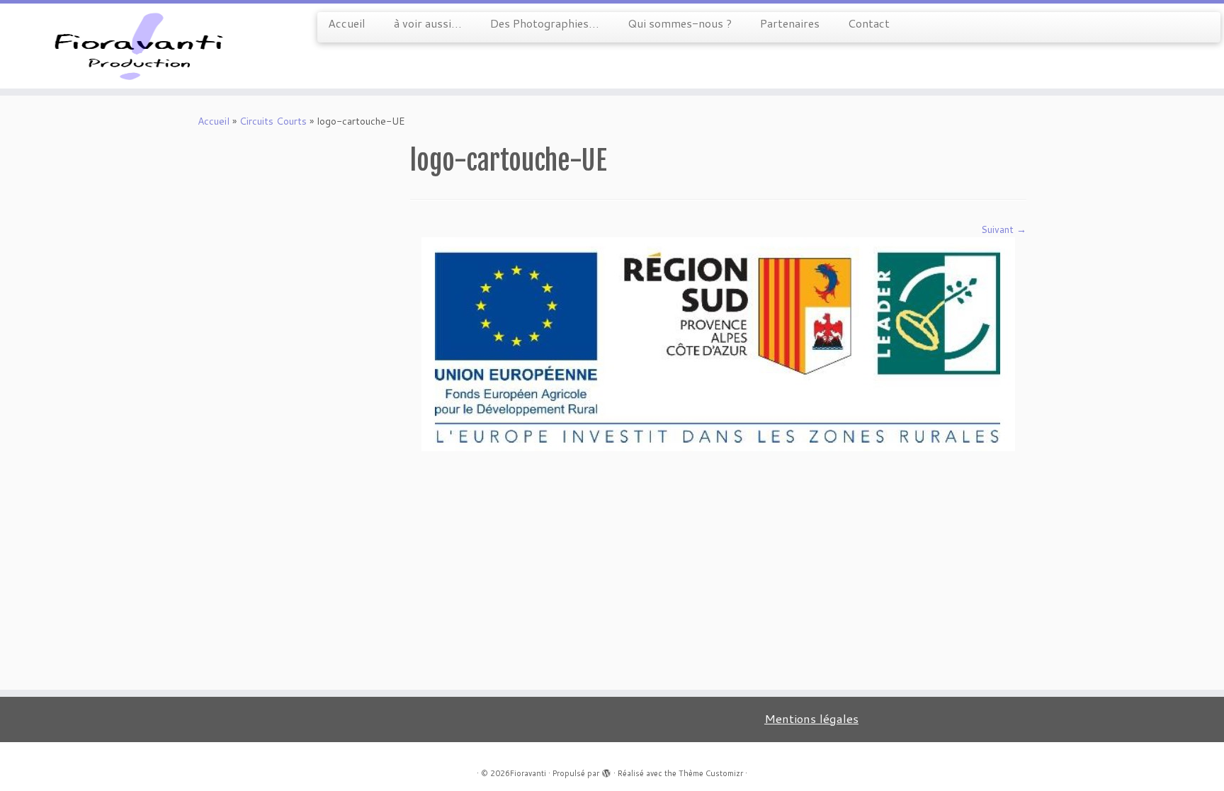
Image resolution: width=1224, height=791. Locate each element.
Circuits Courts (273, 121)
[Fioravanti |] (141, 46)
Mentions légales (811, 718)
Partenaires (790, 23)
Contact (869, 23)
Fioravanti (528, 773)
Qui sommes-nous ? (680, 23)
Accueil (347, 23)
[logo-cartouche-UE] (718, 343)
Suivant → (1003, 229)
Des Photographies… (544, 23)
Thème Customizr (711, 773)
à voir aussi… (428, 23)
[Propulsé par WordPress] (606, 770)
